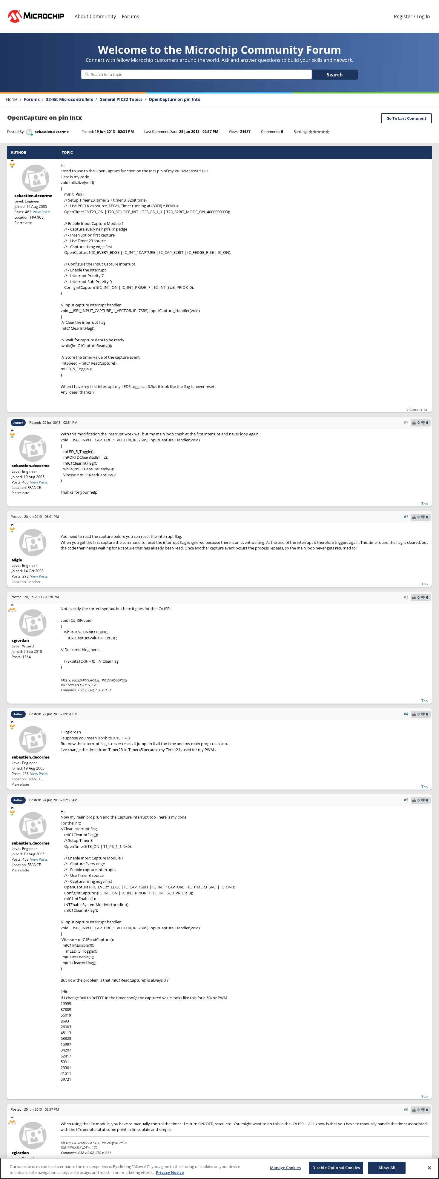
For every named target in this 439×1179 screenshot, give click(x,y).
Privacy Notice (170, 1172)
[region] (219, 1168)
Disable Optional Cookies (336, 1167)
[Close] (429, 1167)
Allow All (386, 1167)
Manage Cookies (285, 1167)
